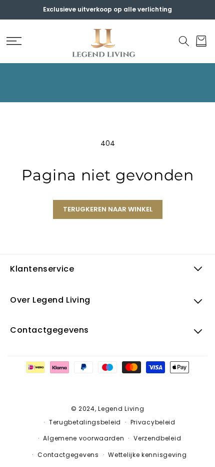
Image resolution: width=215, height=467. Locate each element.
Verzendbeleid (157, 438)
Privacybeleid (153, 422)
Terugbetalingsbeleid (85, 422)
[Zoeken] (184, 41)
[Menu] (14, 41)
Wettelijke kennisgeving (147, 454)
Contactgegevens (68, 454)
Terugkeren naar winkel (107, 209)
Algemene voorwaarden (83, 438)
